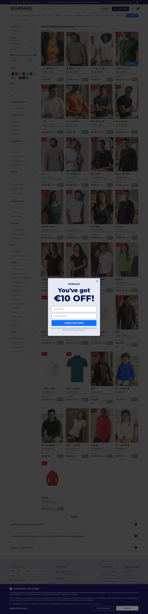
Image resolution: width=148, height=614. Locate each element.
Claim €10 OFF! (74, 323)
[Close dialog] (97, 281)
